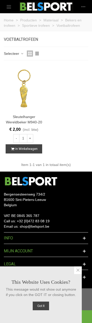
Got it (40, 306)
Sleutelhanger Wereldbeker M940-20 (24, 119)
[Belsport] (46, 7)
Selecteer (12, 53)
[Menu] (9, 6)
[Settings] (83, 6)
